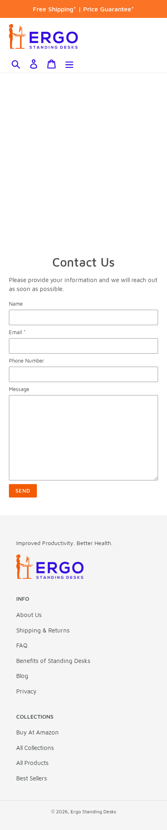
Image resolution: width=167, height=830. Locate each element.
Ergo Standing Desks (93, 811)
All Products (32, 762)
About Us (29, 614)
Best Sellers (31, 778)
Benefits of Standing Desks (53, 660)
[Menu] (69, 64)
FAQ (22, 645)
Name (16, 303)
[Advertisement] (83, 161)
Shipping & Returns (43, 630)
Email (17, 332)
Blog (22, 675)
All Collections (35, 747)
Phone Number (26, 360)
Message (19, 389)
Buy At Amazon (37, 732)
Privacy (26, 691)
